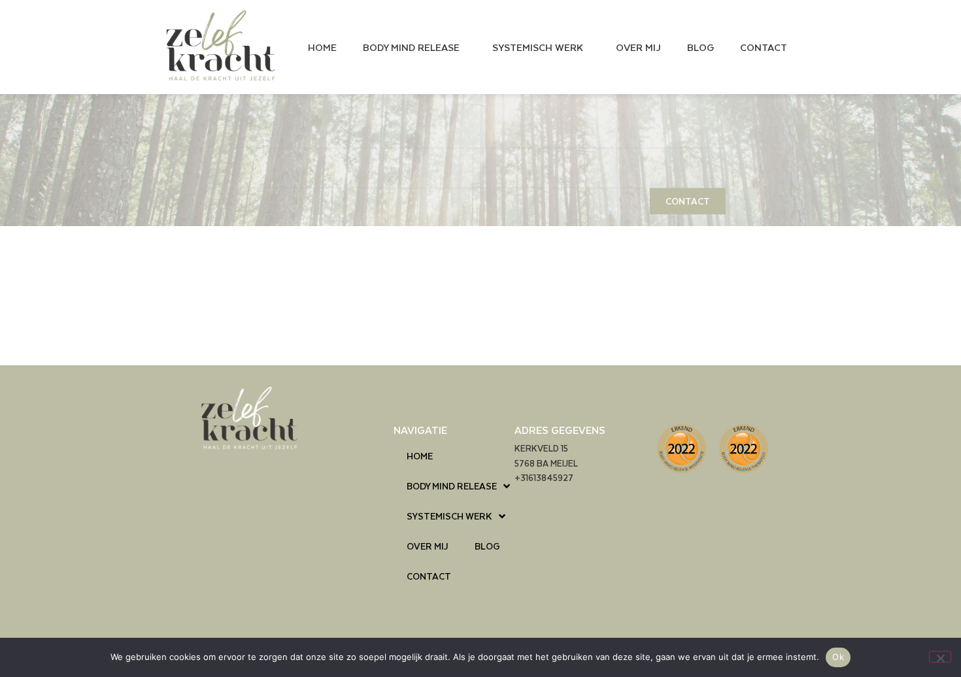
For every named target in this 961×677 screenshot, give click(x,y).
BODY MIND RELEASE (411, 47)
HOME (322, 47)
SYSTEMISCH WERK (537, 47)
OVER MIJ (638, 47)
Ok (838, 657)
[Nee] (940, 657)
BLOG (700, 47)
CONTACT (763, 47)
